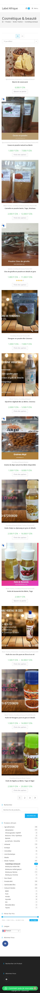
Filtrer (34, 920)
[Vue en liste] (22, 36)
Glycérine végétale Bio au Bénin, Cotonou (20, 402)
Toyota (7, 908)
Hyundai (8, 899)
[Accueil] (2, 22)
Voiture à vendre (9, 888)
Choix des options (20, 155)
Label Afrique (10, 8)
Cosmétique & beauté (32, 22)
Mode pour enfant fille (12, 866)
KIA (6, 902)
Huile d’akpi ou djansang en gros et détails (20, 528)
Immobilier (7, 851)
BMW (7, 891)
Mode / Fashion (7, 206)
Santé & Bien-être (30, 715)
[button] (20, 988)
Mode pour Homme (11, 875)
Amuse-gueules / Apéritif (13, 833)
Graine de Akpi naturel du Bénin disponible (20, 465)
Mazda (6, 857)
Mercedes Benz (10, 905)
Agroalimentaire (10, 79)
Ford (6, 894)
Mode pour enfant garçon (13, 869)
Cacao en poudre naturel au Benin (20, 145)
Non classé (7, 878)
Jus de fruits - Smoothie (12, 841)
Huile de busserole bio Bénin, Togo (20, 591)
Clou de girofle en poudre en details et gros (20, 272)
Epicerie (27, 206)
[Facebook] (5, 944)
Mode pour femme (11, 872)
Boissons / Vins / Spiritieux (13, 836)
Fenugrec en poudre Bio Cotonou (20, 338)
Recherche (31, 816)
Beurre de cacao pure (20, 82)
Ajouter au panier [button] (20, 91)
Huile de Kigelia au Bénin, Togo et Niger (20, 781)
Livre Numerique (9, 854)
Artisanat (7, 844)
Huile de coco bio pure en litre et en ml (20, 654)
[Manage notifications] (35, 988)
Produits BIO (34, 142)
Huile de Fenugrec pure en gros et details (20, 718)
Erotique (7, 848)
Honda (7, 896)
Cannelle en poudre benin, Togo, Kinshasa (20, 208)
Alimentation (18, 79)
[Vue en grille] (18, 36)
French (8, 931)
